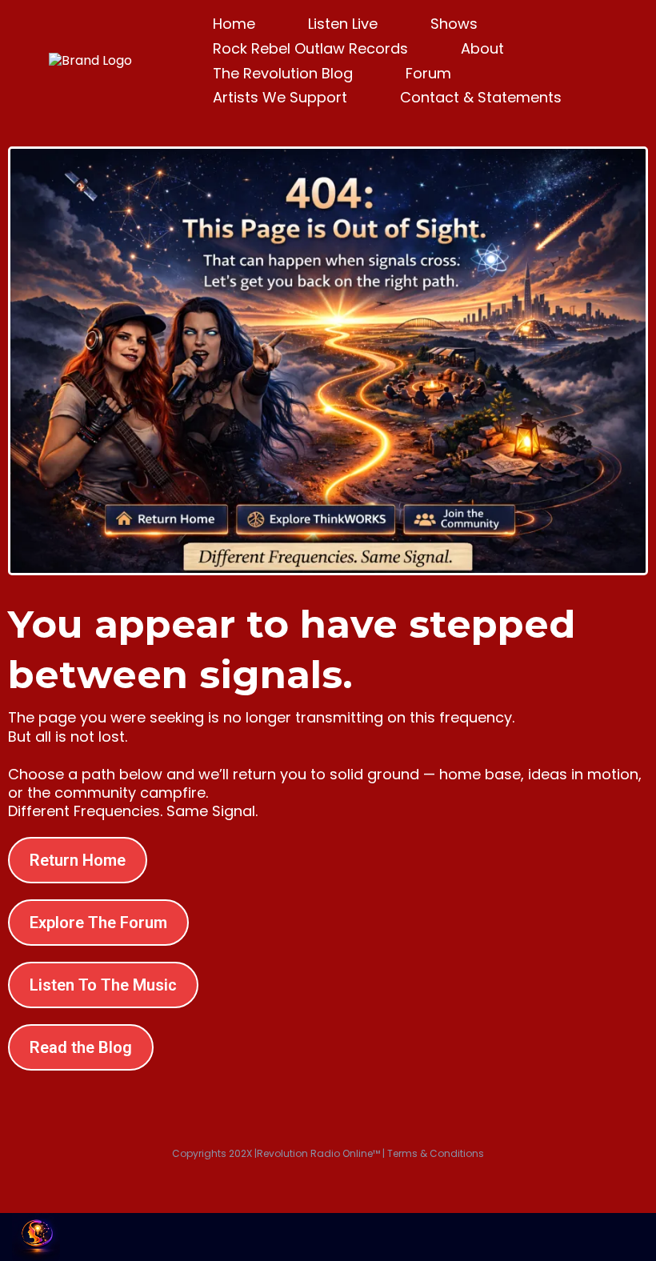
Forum (428, 73)
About (482, 48)
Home (234, 24)
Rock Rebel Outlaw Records (310, 48)
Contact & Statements (481, 97)
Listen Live (343, 24)
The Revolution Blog (283, 73)
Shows (454, 24)
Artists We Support (280, 97)
